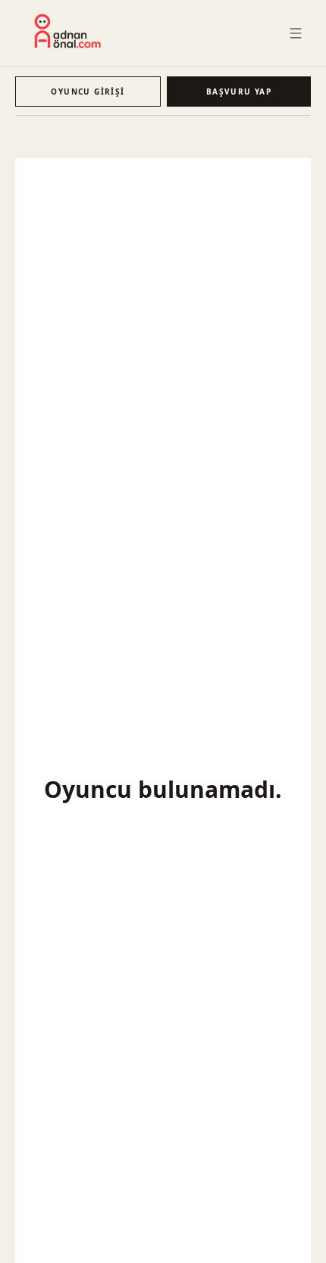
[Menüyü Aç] (296, 33)
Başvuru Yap (238, 91)
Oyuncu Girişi (87, 91)
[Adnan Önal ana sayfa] (68, 31)
